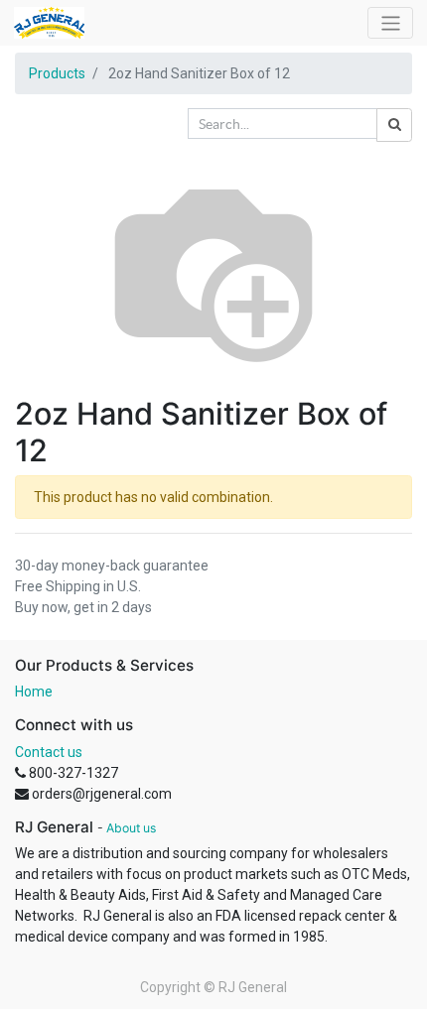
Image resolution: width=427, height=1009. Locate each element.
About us (131, 827)
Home (34, 691)
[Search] (394, 125)
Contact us (48, 752)
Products (57, 73)
